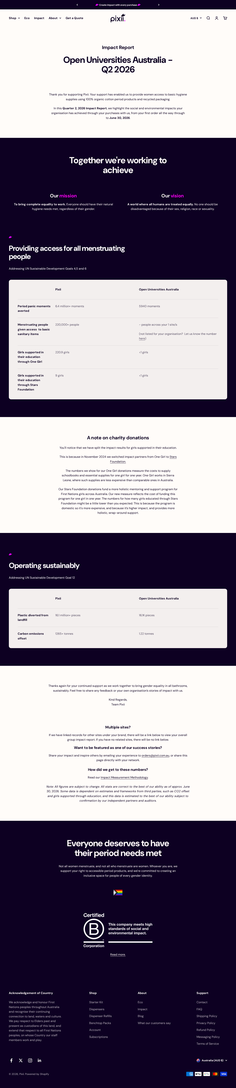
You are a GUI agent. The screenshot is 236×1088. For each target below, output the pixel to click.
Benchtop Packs (100, 1023)
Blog (141, 1016)
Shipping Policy (207, 1016)
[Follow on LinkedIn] (39, 1060)
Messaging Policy (208, 1037)
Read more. (118, 954)
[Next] (158, 5)
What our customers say (154, 1023)
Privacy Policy (206, 1023)
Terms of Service (208, 1044)
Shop (12, 18)
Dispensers (96, 1009)
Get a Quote (74, 18)
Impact (39, 18)
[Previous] (77, 5)
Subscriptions (98, 1037)
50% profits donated (118, 5)
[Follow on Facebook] (11, 1060)
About (53, 18)
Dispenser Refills (100, 1016)
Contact (202, 1002)
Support (202, 993)
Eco (27, 18)
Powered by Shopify (37, 1074)
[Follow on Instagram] (30, 1060)
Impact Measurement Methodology (124, 777)
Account (95, 1030)
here (142, 338)
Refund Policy (206, 1030)
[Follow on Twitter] (20, 1060)
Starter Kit (96, 1002)
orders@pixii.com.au (155, 755)
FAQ (199, 1009)
